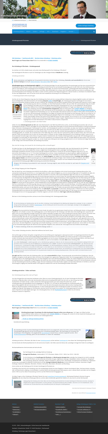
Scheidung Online (18, 31)
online (50, 100)
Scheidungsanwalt (74, 88)
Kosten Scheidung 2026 (74, 239)
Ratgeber (63, 31)
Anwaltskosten (46, 159)
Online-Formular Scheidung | (85, 412)
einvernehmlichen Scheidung (49, 158)
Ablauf (28, 31)
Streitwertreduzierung (52, 219)
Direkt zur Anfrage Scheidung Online (84, 110)
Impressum (16, 407)
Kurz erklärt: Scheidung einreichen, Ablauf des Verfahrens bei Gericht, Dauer (33, 230)
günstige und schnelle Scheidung (42, 223)
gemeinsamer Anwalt (62, 210)
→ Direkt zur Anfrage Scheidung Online (32, 318)
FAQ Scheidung (16, 58)
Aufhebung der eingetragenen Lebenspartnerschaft (59, 235)
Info (48, 31)
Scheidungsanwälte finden (60, 196)
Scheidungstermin (52, 150)
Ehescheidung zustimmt (68, 156)
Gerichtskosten (46, 333)
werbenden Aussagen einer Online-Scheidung (59, 213)
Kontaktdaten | (17, 412)
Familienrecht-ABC (27, 58)
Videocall (15, 414)
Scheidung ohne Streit (44, 99)
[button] (94, 31)
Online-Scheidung (45, 196)
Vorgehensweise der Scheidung (22, 174)
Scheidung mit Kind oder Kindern (54, 261)
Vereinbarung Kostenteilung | (63, 412)
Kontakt (71, 31)
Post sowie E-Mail (45, 81)
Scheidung (47, 85)
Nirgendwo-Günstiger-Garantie (32, 213)
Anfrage (42, 31)
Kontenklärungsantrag (22, 224)
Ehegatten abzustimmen (73, 223)
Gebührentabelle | (60, 407)
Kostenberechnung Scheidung (21, 322)
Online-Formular (35, 81)
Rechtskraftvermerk (61, 290)
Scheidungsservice (64, 105)
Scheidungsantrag (68, 100)
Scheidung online (56, 58)
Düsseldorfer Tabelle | (61, 409)
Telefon (55, 81)
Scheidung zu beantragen (44, 88)
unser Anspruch (16, 188)
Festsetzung (47, 218)
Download (55, 31)
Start (72, 40)
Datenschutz (16, 409)
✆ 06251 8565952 (53, 60)
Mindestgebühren (16, 219)
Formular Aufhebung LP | (84, 409)
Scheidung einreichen (43, 87)
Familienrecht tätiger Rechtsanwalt (87, 139)
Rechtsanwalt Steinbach (91, 392)
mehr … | (58, 414)
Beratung (35, 90)
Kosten (35, 31)
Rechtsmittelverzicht (45, 236)
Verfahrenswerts (57, 218)
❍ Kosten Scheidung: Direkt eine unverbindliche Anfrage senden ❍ (33, 226)
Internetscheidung (45, 187)
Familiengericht (32, 88)
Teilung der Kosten (80, 210)
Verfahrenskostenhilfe (20, 334)
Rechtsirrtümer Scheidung (42, 58)
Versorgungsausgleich (31, 192)
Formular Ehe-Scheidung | (84, 407)
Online (77, 40)
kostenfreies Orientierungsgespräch (56, 376)
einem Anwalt (42, 210)
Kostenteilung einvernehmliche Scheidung (44, 161)
